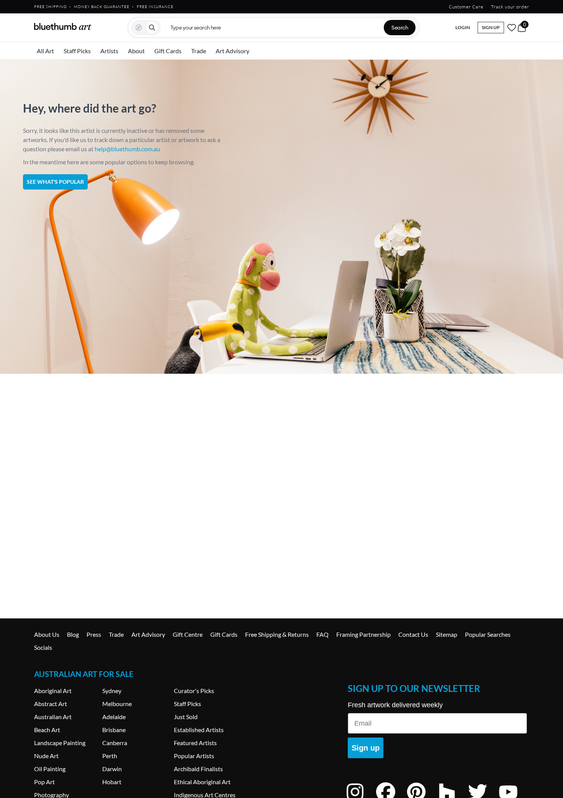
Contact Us (413, 634)
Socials (43, 647)
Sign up (366, 748)
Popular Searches (488, 634)
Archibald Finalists (198, 768)
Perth (109, 755)
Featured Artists (195, 742)
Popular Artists (194, 755)
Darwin (112, 768)
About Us (46, 634)
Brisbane (114, 729)
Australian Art (53, 716)
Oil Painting (49, 768)
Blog (73, 634)
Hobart (111, 781)
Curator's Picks (194, 690)
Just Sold (186, 716)
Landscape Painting (59, 742)
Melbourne (117, 703)
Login (462, 27)
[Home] (63, 26)
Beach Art (47, 729)
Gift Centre (188, 634)
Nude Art (46, 755)
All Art (45, 50)
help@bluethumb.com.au (127, 148)
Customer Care (466, 7)
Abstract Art (50, 703)
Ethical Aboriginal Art (202, 781)
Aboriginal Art (53, 690)
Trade (198, 50)
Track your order (510, 7)
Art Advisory (232, 50)
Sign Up (491, 27)
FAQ (322, 634)
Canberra (114, 742)
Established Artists (199, 729)
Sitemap (446, 634)
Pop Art (44, 781)
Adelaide (114, 716)
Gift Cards (168, 50)
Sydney (111, 690)
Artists (109, 50)
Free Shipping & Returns (277, 634)
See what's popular (55, 181)
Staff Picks (77, 50)
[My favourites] (511, 27)
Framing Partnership (363, 634)
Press (94, 634)
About (136, 50)
